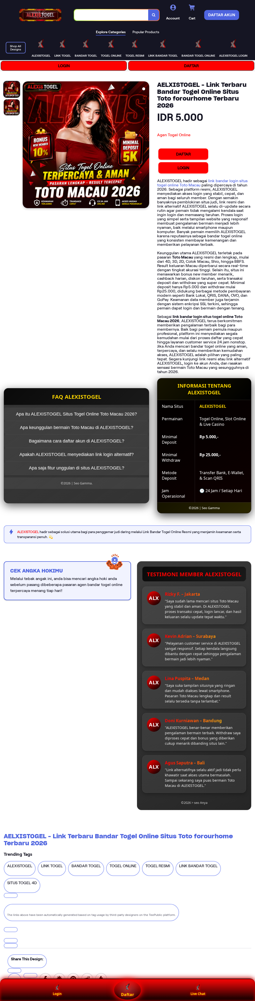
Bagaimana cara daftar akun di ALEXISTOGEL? (76, 440)
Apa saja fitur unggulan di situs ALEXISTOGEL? (76, 467)
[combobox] (111, 15)
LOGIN (64, 66)
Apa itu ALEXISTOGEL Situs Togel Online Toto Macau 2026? (76, 414)
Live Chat (198, 994)
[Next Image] (145, 145)
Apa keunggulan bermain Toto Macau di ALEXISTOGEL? (76, 427)
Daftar (127, 994)
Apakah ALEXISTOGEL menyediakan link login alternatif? (76, 454)
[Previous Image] (27, 145)
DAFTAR (191, 66)
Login (57, 994)
